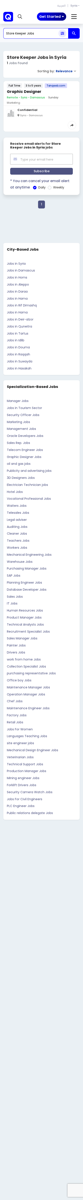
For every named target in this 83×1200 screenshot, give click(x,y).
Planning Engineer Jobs (24, 582)
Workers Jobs (17, 547)
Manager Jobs (18, 401)
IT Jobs (12, 603)
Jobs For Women (20, 729)
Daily (42, 187)
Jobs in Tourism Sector (24, 408)
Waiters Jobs (17, 505)
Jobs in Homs (17, 277)
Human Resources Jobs (25, 610)
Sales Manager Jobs (22, 638)
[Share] (72, 125)
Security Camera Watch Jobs (29, 792)
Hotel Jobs (15, 492)
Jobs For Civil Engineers (24, 799)
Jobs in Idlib (15, 340)
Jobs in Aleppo (18, 284)
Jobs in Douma (18, 347)
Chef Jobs (15, 701)
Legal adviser (17, 520)
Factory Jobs (17, 715)
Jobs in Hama (17, 298)
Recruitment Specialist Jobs (28, 631)
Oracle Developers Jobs (25, 436)
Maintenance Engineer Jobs (28, 708)
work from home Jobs (24, 659)
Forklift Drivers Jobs (21, 785)
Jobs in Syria (16, 263)
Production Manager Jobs (26, 771)
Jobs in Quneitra (19, 326)
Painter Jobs (16, 645)
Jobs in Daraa (17, 291)
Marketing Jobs (18, 422)
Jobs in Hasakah (19, 368)
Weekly (58, 187)
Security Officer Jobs (23, 415)
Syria (73, 5)
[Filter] (62, 33)
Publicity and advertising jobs (29, 471)
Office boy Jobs (19, 680)
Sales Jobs (15, 596)
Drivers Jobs (16, 652)
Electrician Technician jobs (27, 485)
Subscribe (42, 171)
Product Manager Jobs (24, 617)
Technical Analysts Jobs (25, 624)
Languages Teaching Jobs (27, 736)
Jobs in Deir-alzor (20, 319)
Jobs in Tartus (17, 333)
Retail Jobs (15, 722)
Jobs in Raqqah (18, 354)
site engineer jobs (20, 743)
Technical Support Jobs (25, 764)
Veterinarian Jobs (20, 757)
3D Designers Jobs (21, 478)
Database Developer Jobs (26, 589)
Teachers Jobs (18, 540)
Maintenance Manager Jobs (28, 687)
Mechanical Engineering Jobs (29, 554)
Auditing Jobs (17, 527)
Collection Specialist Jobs (26, 666)
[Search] (74, 33)
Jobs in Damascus (21, 270)
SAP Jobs (13, 575)
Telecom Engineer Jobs (25, 450)
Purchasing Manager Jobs (26, 568)
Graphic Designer (24, 91)
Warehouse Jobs (20, 561)
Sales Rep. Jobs (18, 443)
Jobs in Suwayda (19, 361)
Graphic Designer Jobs (24, 457)
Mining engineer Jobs (23, 778)
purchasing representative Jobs (31, 673)
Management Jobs (21, 429)
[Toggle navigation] (74, 17)
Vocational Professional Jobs (29, 498)
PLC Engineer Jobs (21, 806)
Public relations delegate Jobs (30, 813)
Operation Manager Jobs (26, 694)
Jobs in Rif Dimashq (22, 305)
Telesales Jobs (18, 512)
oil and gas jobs (19, 464)
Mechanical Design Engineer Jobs (32, 750)
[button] (20, 17)
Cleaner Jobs (17, 533)
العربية (61, 5)
